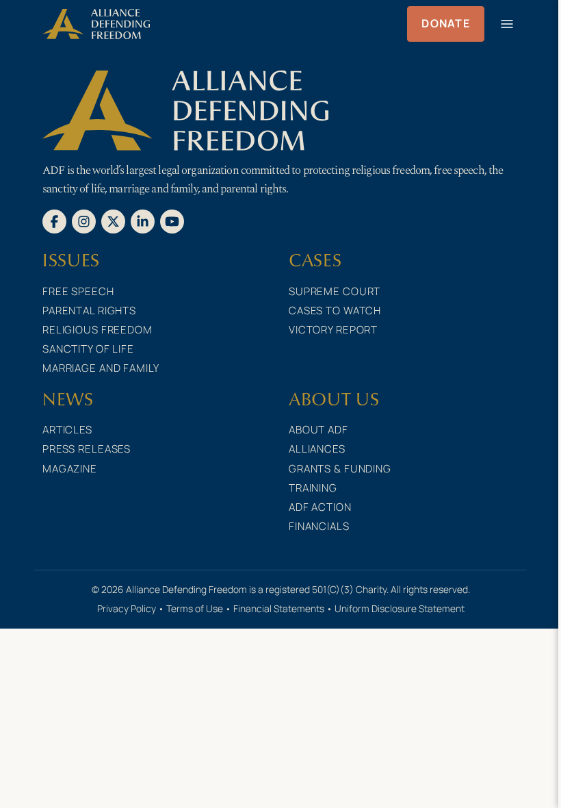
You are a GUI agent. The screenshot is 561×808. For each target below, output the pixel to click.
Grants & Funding (340, 469)
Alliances (317, 449)
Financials (319, 526)
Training (313, 488)
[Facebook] (54, 220)
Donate (445, 23)
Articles (67, 429)
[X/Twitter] (113, 220)
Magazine (69, 469)
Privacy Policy (126, 608)
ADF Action (320, 507)
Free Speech (78, 291)
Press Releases (86, 449)
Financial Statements (278, 608)
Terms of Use (194, 608)
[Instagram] (84, 220)
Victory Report (333, 330)
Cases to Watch (335, 310)
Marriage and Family (100, 368)
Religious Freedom (97, 330)
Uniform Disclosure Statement (400, 608)
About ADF (318, 429)
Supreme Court (334, 291)
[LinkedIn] (143, 220)
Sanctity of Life (88, 349)
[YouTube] (172, 220)
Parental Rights (89, 310)
